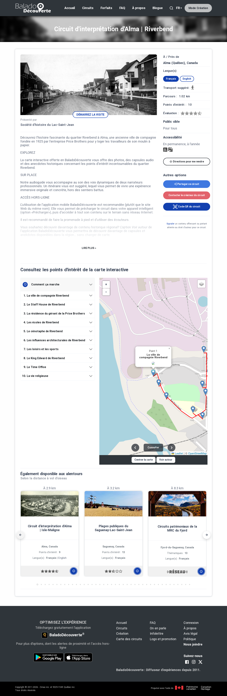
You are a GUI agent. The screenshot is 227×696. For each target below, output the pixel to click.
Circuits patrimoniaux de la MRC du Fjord (177, 528)
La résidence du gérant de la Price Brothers (54, 313)
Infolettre (156, 633)
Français (171, 78)
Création (122, 633)
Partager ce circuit (188, 184)
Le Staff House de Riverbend (44, 304)
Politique (190, 639)
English (187, 78)
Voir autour (165, 459)
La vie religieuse (35, 376)
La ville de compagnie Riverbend (46, 295)
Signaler (170, 223)
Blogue (158, 8)
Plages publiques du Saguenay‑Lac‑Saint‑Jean (113, 528)
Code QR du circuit (188, 206)
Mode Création (198, 8)
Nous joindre (193, 644)
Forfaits (106, 8)
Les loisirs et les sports (41, 349)
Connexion (191, 623)
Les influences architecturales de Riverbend (54, 340)
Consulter (153, 447)
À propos (138, 8)
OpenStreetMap (197, 453)
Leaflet (178, 453)
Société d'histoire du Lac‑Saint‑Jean (47, 125)
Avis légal (190, 633)
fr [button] (178, 8)
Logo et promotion (163, 639)
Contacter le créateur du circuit (186, 195)
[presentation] (20, 535)
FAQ (122, 8)
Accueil (69, 8)
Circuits (87, 8)
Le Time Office (35, 367)
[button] (154, 372)
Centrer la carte (143, 459)
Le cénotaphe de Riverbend (43, 331)
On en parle (158, 628)
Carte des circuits (129, 639)
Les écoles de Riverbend (41, 322)
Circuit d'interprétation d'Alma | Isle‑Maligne (50, 528)
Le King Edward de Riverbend (44, 358)
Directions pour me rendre (188, 161)
